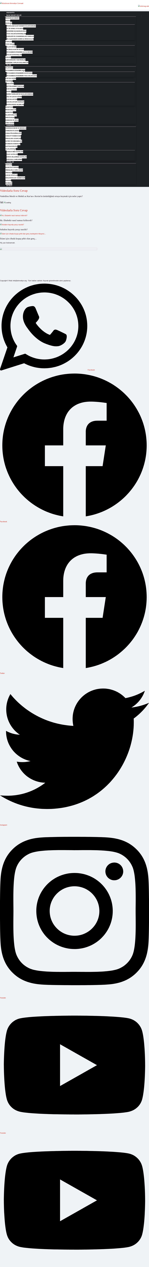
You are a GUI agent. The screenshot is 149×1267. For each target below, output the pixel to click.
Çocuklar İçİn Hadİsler (15, 102)
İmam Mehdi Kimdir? (12, 18)
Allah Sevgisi (11, 47)
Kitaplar (8, 164)
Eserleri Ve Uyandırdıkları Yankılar (20, 36)
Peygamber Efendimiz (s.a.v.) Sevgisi (20, 52)
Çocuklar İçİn (12, 99)
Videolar (8, 172)
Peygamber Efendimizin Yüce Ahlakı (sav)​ (22, 75)
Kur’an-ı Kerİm (10, 78)
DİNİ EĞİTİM (10, 83)
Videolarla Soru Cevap (14, 170)
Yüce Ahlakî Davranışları (16, 33)
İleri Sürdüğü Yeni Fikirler (15, 60)
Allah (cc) (9, 68)
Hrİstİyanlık (10, 117)
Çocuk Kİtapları (11, 175)
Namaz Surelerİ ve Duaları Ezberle (20, 94)
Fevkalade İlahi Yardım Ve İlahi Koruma (21, 26)
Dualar (8, 180)
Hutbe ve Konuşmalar (13, 141)
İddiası (7, 20)
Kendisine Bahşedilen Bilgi (16, 31)
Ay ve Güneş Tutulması (15, 28)
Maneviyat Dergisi (12, 167)
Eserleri (8, 41)
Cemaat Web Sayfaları (15, 151)
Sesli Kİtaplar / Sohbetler (15, 178)
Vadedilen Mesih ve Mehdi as (15, 128)
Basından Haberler (12, 143)
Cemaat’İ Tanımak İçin (13, 136)
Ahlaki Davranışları (14, 54)
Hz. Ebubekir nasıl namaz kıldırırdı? (16, 220)
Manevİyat (9, 112)
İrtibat (9, 185)
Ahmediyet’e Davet (12, 130)
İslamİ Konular (11, 115)
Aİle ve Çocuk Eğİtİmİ (14, 96)
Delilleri (8, 23)
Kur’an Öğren (12, 89)
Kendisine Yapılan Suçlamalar (16, 62)
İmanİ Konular (10, 109)
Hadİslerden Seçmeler (15, 104)
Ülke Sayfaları (12, 154)
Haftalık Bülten (11, 146)
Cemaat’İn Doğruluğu (13, 133)
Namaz (9, 91)
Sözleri (8, 57)
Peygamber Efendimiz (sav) (15, 70)
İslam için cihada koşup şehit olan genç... (18, 238)
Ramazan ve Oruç (12, 120)
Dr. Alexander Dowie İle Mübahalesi (20, 39)
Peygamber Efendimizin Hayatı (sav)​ (19, 73)
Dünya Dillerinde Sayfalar (17, 157)
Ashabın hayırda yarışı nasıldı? (14, 229)
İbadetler (9, 107)
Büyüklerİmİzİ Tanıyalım (15, 86)
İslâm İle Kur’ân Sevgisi (15, 49)
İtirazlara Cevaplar (13, 138)
